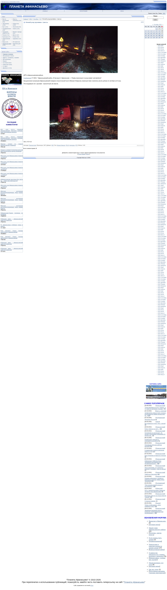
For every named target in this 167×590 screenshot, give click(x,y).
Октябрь (35, 19)
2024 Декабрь (162, 340)
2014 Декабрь (162, 139)
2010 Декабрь (162, 57)
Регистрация (83, 11)
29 (156, 37)
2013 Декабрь (162, 119)
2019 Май (160, 229)
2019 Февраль (162, 224)
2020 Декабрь (162, 262)
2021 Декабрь (162, 282)
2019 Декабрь (162, 241)
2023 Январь (161, 304)
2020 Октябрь (162, 258)
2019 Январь (161, 223)
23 (40, 19)
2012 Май (160, 86)
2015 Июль (161, 151)
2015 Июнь (161, 149)
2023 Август (161, 313)
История (15, 41)
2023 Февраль (162, 306)
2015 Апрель (161, 146)
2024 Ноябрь (161, 338)
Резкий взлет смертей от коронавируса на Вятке (152, 440)
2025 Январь (161, 342)
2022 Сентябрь (162, 298)
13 (151, 33)
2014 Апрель (161, 125)
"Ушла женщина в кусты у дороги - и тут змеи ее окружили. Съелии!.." (155, 408)
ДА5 (52, 145)
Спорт (14, 37)
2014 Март (161, 124)
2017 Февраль (162, 183)
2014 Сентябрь (162, 134)
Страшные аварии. (150, 501)
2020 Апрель (161, 248)
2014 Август (161, 132)
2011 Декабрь (162, 78)
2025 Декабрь (162, 361)
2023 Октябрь (162, 316)
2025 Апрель (161, 347)
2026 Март (161, 366)
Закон (14, 28)
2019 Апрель (161, 228)
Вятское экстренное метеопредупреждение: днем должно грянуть (12, 193)
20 (151, 35)
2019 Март (161, 226)
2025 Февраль (162, 344)
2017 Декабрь (162, 200)
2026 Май (160, 369)
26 (148, 37)
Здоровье (15, 38)
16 (159, 33)
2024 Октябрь (162, 337)
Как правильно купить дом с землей (155, 423)
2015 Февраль (162, 142)
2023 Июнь (161, 309)
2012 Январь (161, 79)
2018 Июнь (161, 211)
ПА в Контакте (9, 88)
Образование (6, 38)
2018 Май (160, 209)
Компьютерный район (156, 549)
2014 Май (160, 127)
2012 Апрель (161, 84)
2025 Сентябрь (162, 355)
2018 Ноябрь (161, 219)
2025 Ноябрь (161, 359)
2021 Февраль (162, 265)
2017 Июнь (161, 190)
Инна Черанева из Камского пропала (155, 455)
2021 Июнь (161, 272)
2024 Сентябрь (162, 335)
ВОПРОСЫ (12, 92)
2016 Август (161, 173)
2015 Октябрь (162, 156)
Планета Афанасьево (134, 582)
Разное (4, 35)
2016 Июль (161, 171)
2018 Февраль (162, 204)
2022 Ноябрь (161, 301)
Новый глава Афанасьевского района (157, 528)
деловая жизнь (154, 524)
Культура (5, 37)
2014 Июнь (161, 129)
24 (162, 35)
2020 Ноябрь (161, 260)
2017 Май (160, 188)
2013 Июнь (161, 108)
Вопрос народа (17, 31)
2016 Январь (161, 161)
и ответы (12, 94)
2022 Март (161, 287)
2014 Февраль (162, 122)
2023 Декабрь (162, 320)
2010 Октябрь (162, 54)
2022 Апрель (161, 289)
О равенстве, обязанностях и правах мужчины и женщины (157, 554)
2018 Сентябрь (162, 216)
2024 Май (160, 328)
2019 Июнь (161, 231)
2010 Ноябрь (161, 55)
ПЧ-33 (67, 145)
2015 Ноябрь (161, 158)
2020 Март (161, 246)
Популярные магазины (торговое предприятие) (157, 572)
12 (148, 33)
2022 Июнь (161, 292)
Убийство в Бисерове (151, 474)
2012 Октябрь (162, 95)
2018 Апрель (161, 207)
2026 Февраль (162, 364)
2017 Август (161, 194)
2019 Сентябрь (162, 236)
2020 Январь (161, 243)
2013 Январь (161, 100)
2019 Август (161, 234)
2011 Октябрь (162, 74)
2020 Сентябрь (162, 257)
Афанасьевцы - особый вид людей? (157, 559)
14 (154, 33)
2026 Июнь (161, 371)
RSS (164, 13)
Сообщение (27, 78)
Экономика (5, 23)
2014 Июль (161, 130)
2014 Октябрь (162, 136)
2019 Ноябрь (161, 240)
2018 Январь (161, 202)
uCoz (91, 585)
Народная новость (5, 32)
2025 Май (160, 349)
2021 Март (161, 267)
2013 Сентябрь (162, 113)
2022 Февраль (162, 286)
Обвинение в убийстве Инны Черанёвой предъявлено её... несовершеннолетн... (153, 462)
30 (159, 37)
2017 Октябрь (162, 197)
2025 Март (161, 345)
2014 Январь (161, 120)
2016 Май (160, 168)
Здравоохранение (155, 541)
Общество (16, 23)
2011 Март (161, 62)
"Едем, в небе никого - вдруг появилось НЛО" (153, 505)
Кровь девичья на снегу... (152, 429)
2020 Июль (161, 253)
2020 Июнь (161, 251)
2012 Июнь (161, 88)
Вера (3, 41)
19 (148, 35)
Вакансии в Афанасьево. (157, 521)
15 (156, 33)
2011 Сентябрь (162, 73)
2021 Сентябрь (162, 277)
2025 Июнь (161, 350)
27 (151, 37)
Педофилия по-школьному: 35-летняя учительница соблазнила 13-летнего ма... (155, 434)
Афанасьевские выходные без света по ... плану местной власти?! (12, 180)
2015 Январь (161, 141)
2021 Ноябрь (161, 280)
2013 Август (161, 112)
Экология (15, 27)
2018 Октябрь (162, 217)
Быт (3, 27)
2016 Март (161, 165)
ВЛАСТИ (12, 96)
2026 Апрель (161, 367)
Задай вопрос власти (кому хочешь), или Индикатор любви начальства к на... (155, 414)
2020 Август (161, 255)
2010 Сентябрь (162, 52)
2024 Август (161, 333)
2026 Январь (161, 362)
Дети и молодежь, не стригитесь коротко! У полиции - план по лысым (155, 468)
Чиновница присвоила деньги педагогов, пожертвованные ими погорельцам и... (154, 512)
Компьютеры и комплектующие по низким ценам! (155, 546)
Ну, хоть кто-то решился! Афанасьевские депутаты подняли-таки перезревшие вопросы (12, 131)
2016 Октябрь (162, 177)
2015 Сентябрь (162, 154)
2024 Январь (161, 321)
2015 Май (160, 148)
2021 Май (160, 270)
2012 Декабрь (162, 98)
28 (154, 37)
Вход (122, 11)
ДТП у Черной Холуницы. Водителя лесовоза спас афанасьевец (155, 491)
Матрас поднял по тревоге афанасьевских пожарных (12, 144)
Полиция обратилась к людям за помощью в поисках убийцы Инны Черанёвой (154, 480)
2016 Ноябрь (161, 178)
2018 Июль (161, 212)
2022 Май (160, 291)
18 (145, 35)
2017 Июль (161, 192)
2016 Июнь (161, 170)
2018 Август (161, 214)
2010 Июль (161, 49)
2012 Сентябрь (162, 93)
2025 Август (161, 354)
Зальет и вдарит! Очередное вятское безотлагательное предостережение (12, 150)
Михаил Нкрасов (61, 145)
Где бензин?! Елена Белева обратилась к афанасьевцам (12, 231)
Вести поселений (5, 19)
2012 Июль (161, 90)
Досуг (14, 35)
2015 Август (161, 153)
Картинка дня (16, 43)
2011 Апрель (161, 64)
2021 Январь (161, 263)
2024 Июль (161, 332)
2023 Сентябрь (162, 315)
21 (154, 35)
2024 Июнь (161, 330)
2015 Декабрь (162, 159)
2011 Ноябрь (161, 76)
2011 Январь (161, 59)
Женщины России (150, 419)
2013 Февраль (162, 101)
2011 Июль (161, 69)
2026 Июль (161, 373)
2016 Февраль (162, 163)
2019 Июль (161, 233)
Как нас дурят (153, 569)
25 (145, 37)
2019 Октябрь (162, 238)
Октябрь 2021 (158, 24)
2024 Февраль (162, 323)
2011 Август (161, 71)
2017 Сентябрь (162, 195)
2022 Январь (161, 284)
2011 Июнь (161, 67)
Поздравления (6, 28)
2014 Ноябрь (161, 137)
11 (145, 33)
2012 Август (161, 91)
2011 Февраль (162, 61)
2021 (30, 19)
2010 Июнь (161, 47)
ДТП (76, 145)
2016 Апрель (161, 166)
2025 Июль (161, 352)
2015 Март (161, 144)
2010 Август (161, 50)
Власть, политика (15, 19)
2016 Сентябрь (162, 175)
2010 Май (160, 45)
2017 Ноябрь (161, 199)
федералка (72, 145)
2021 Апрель (161, 269)
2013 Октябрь (162, 115)
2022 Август (161, 296)
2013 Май (160, 107)
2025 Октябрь (162, 357)
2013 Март (161, 103)
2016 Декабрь (162, 180)
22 (156, 35)
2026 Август (161, 374)
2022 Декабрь (162, 303)
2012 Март (161, 83)
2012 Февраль (162, 81)
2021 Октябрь (162, 279)
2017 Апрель (161, 187)
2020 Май (160, 250)
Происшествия (6, 43)
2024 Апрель (161, 327)
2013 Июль (161, 110)
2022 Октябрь (162, 299)
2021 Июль (161, 274)
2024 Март (161, 325)
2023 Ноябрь (161, 318)
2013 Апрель (161, 105)
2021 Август (161, 275)
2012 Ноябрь (161, 96)
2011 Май (160, 66)
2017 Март (161, 185)
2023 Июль (161, 311)
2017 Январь (161, 182)
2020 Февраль (162, 245)
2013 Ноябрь (161, 117)
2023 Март (161, 308)
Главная (45, 11)
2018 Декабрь (162, 221)
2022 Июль (161, 294)
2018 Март (161, 205)
